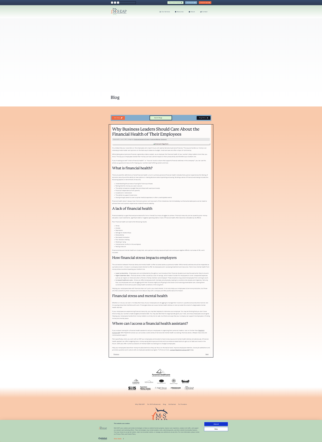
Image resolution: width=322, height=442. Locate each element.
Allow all (216, 424)
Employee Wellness (155, 139)
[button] (210, 11)
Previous (116, 354)
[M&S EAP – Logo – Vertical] (161, 408)
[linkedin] (115, 3)
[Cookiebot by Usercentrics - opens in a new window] (102, 438)
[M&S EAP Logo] (118, 8)
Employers (164, 139)
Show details (118, 438)
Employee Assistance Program (142, 139)
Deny (216, 429)
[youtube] (112, 3)
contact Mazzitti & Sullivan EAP (180, 350)
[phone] (118, 3)
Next (207, 354)
